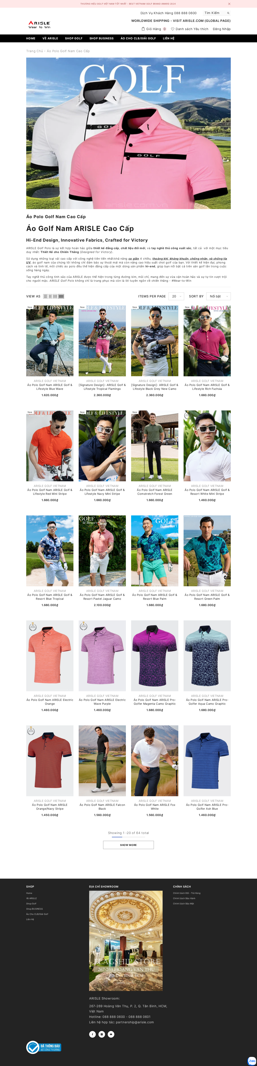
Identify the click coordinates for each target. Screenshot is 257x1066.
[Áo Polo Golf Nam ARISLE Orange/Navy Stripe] (49, 760)
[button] (45, 296)
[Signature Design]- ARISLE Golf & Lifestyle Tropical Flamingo (102, 386)
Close (229, 3)
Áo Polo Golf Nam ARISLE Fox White (155, 806)
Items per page (152, 296)
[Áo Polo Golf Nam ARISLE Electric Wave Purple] (102, 655)
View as (33, 296)
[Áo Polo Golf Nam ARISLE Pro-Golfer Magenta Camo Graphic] (154, 655)
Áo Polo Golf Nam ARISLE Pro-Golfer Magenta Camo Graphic (155, 701)
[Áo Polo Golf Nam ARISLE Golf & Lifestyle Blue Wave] (49, 340)
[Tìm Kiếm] (217, 13)
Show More (128, 844)
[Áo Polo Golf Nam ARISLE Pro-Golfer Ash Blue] (207, 760)
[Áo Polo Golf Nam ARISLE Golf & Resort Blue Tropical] (49, 550)
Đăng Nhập (222, 29)
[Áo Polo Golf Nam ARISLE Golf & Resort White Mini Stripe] (207, 445)
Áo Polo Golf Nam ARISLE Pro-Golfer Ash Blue (207, 806)
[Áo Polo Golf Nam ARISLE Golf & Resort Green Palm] (207, 550)
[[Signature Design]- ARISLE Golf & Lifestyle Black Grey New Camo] (154, 340)
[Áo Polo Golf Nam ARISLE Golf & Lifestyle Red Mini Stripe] (49, 445)
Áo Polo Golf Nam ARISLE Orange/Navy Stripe (49, 806)
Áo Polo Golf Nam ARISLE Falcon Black (102, 806)
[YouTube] (111, 1034)
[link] (128, 133)
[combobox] (214, 13)
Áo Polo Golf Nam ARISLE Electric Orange (49, 701)
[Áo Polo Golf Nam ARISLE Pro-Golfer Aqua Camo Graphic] (207, 655)
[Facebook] (92, 1034)
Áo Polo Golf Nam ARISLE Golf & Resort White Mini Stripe (207, 491)
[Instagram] (101, 1034)
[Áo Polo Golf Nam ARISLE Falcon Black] (102, 760)
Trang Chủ (34, 51)
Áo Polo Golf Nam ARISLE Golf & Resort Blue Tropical (49, 596)
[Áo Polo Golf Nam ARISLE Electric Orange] (49, 655)
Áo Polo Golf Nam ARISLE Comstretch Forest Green (154, 491)
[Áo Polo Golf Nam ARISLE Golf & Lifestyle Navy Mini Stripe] (102, 445)
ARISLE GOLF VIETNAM (50, 381)
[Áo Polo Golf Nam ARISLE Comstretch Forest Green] (154, 445)
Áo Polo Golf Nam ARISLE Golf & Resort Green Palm (207, 596)
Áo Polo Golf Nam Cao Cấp (68, 51)
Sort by (196, 296)
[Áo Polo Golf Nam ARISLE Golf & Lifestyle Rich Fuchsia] (207, 340)
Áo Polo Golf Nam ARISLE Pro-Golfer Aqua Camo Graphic (207, 701)
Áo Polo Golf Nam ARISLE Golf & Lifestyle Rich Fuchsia (207, 386)
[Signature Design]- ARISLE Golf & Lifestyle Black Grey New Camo (154, 386)
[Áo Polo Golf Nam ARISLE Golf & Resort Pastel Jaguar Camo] (102, 550)
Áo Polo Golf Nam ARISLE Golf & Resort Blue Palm (154, 596)
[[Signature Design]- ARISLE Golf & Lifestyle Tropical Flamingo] (102, 340)
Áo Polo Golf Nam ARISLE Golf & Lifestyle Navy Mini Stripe (102, 491)
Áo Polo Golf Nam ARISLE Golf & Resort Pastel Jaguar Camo (102, 596)
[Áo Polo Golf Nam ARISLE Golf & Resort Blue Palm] (154, 550)
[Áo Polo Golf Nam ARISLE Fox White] (154, 760)
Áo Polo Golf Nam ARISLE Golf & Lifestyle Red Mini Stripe (49, 491)
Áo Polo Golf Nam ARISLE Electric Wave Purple (102, 701)
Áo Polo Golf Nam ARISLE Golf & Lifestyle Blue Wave (49, 386)
